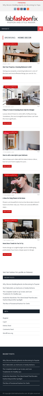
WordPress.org (8, 333)
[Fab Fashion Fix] (21, 19)
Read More (7, 78)
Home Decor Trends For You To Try (13, 243)
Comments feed (8, 329)
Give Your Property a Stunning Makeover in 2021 (17, 67)
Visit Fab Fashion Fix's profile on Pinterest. (18, 272)
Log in (5, 322)
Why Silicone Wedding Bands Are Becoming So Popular (21, 284)
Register (5, 318)
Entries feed (7, 326)
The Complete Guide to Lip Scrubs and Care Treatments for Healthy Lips (17, 293)
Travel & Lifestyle (11, 44)
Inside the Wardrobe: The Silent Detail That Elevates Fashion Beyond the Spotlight (20, 299)
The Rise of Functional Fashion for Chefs (16, 304)
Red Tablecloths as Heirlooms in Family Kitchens (19, 288)
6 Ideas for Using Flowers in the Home (14, 198)
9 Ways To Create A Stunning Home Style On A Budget (18, 110)
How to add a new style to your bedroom (15, 155)
